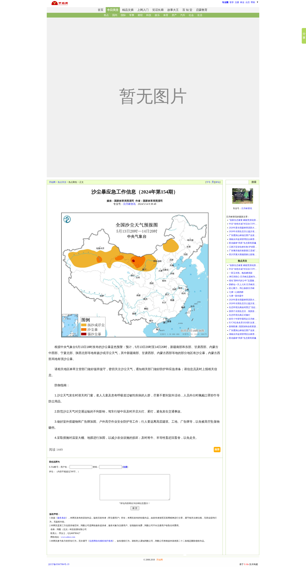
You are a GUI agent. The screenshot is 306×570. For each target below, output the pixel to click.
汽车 (182, 15)
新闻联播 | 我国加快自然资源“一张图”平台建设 (251, 326)
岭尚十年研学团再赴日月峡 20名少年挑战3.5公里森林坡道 (256, 319)
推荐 (217, 449)
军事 (131, 15)
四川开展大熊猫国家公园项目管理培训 (247, 254)
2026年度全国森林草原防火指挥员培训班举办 (250, 227)
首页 (100, 9)
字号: (210, 182)
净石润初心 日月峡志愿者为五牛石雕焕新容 (249, 276)
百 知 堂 (187, 9)
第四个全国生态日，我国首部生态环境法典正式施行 (253, 311)
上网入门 (143, 9)
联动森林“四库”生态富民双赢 (242, 243)
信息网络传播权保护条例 (101, 541)
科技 (148, 15)
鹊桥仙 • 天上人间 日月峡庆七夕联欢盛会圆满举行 (252, 284)
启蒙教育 (201, 9)
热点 (106, 15)
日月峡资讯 (129, 204)
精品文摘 (128, 9)
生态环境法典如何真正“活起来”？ (244, 307)
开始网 (52, 182)
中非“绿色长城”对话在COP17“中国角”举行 (249, 224)
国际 (123, 15)
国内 (114, 15)
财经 (140, 15)
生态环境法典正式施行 (239, 315)
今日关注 (112, 9)
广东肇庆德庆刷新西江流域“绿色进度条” (248, 250)
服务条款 (61, 518)
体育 (165, 15)
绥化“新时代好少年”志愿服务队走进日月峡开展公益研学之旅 (257, 280)
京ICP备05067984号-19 (58, 564)
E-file (246, 564)
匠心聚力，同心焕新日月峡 (241, 288)
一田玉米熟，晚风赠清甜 (240, 273)
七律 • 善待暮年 (236, 296)
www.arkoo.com (68, 537)
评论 (218, 182)
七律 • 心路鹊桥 (236, 292)
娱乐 (157, 15)
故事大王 (173, 9)
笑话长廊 (158, 9)
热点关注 (62, 182)
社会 (191, 15)
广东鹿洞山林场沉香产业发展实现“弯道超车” (250, 235)
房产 (174, 15)
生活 (199, 15)
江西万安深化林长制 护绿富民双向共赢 (247, 247)
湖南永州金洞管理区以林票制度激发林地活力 (250, 239)
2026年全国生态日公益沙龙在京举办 (246, 231)
